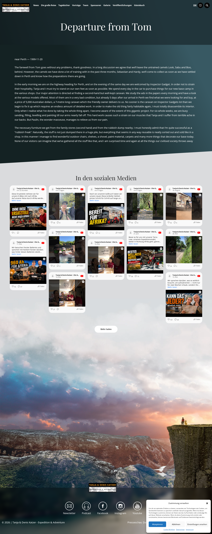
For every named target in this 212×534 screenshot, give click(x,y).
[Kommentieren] (17, 233)
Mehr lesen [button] (16, 200)
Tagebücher (64, 5)
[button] (207, 503)
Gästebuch (139, 5)
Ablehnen (176, 524)
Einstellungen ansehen (197, 524)
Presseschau (134, 522)
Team (85, 5)
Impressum (190, 529)
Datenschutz (180, 529)
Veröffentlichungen (122, 5)
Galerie (106, 5)
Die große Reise (48, 5)
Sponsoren (96, 5)
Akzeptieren (157, 524)
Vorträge (76, 5)
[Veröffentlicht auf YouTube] (42, 189)
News (36, 5)
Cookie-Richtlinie (169, 529)
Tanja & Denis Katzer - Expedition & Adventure (39, 522)
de (195, 5)
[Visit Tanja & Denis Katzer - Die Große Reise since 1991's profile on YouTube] (14, 189)
